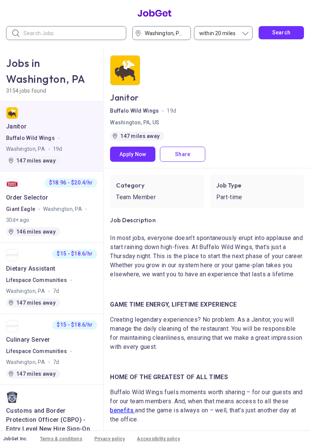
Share (182, 154)
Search (281, 32)
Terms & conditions (61, 438)
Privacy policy (110, 438)
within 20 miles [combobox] (217, 33)
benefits (122, 410)
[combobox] (164, 33)
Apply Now (132, 154)
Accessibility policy (158, 438)
